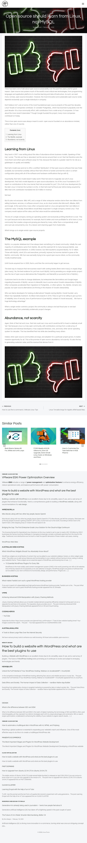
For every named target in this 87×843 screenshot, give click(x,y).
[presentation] (14, 436)
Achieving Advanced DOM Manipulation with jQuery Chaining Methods (27, 597)
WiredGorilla (8, 509)
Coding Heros (8, 611)
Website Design (7, 642)
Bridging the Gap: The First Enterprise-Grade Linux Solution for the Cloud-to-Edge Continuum (36, 527)
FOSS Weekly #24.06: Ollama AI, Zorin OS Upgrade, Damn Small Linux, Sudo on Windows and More (43, 453)
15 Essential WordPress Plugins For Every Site (22, 563)
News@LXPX (7, 666)
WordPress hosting (25, 659)
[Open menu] (83, 4)
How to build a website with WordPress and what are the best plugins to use (30, 757)
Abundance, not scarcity (15, 140)
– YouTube (6, 616)
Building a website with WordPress (14, 499)
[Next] (82, 445)
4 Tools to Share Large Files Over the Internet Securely (22, 633)
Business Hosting (10, 576)
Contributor (38, 27)
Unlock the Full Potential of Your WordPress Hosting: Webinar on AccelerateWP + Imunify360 (36, 671)
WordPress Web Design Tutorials (13, 801)
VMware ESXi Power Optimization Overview (28, 477)
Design (5, 703)
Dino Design (7, 819)
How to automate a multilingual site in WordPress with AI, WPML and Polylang (30, 725)
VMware (7, 482)
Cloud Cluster (8, 785)
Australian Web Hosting (13, 547)
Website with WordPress (19, 656)
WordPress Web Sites (10, 542)
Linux (44, 12)
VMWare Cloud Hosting (10, 474)
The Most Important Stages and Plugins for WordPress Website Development (30, 742)
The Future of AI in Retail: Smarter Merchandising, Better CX (24, 815)
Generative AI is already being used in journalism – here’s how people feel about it (32, 805)
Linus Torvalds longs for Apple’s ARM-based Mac (67, 408)
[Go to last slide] (4, 445)
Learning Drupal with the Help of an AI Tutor (18, 789)
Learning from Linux (13, 134)
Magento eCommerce (11, 737)
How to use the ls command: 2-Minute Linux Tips (20, 408)
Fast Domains (8, 766)
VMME (4, 593)
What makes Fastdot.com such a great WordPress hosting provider (27, 581)
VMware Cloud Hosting (10, 721)
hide (18, 130)
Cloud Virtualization (9, 752)
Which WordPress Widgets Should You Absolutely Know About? (25, 551)
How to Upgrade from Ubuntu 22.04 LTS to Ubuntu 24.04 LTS (24, 771)
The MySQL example (14, 137)
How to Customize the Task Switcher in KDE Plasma (70, 451)
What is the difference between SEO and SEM (18, 707)
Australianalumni (10, 628)
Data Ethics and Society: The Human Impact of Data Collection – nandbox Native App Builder (36, 683)
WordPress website (66, 502)
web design (23, 504)
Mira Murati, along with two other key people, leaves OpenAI (24, 514)
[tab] (40, 464)
